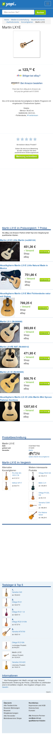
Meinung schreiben (26, 156)
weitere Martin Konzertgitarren (39, 456)
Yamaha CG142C (19, 662)
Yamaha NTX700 (18, 631)
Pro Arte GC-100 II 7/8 (17, 474)
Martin (31, 450)
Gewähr (5, 687)
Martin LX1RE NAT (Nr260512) (14, 346)
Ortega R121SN (18, 642)
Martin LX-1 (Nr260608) (11, 321)
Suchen (40, 12)
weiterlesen (33, 115)
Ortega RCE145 (45, 473)
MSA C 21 (42, 483)
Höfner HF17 (17, 483)
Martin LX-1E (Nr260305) (12, 371)
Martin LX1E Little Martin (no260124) (18, 240)
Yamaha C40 (17, 592)
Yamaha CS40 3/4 (44, 503)
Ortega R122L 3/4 (44, 494)
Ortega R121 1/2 (18, 612)
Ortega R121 (17, 602)
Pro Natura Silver (43, 513)
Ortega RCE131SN (19, 622)
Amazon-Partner (38, 715)
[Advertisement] (26, 198)
